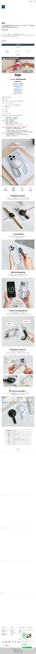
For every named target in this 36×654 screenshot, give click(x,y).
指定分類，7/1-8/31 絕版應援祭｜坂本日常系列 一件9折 (13, 34)
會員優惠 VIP (12, 634)
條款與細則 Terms (4, 633)
